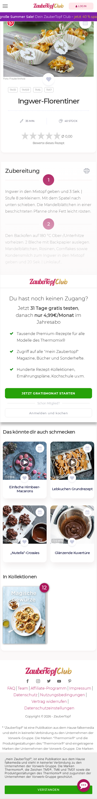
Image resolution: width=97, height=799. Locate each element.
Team (23, 688)
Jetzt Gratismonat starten (48, 393)
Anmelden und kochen (48, 413)
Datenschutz (25, 695)
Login (82, 6)
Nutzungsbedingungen (62, 695)
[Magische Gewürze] (25, 615)
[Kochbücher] (48, 79)
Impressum (80, 688)
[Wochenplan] (85, 23)
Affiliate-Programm (49, 688)
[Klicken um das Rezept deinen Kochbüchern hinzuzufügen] (24, 478)
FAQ (11, 688)
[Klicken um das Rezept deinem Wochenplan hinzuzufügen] (40, 448)
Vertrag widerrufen (49, 701)
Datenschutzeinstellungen (49, 708)
